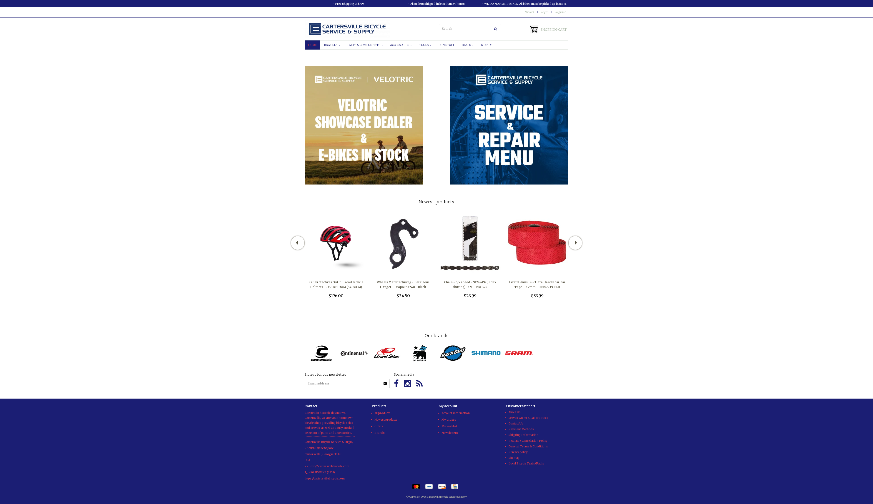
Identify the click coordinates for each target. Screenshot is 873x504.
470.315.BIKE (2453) (322, 472)
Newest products (385, 419)
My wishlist (449, 426)
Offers (378, 426)
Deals (467, 45)
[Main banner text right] (509, 125)
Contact (529, 12)
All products (382, 413)
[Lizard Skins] (387, 353)
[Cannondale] (321, 353)
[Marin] (420, 353)
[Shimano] (486, 353)
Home (312, 45)
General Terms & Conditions (528, 446)
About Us (515, 412)
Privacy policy (518, 452)
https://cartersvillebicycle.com (325, 478)
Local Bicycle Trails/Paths (526, 463)
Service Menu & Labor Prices (528, 417)
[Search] (495, 28)
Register (560, 12)
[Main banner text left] (364, 125)
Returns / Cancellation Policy (528, 440)
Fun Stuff (447, 45)
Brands (486, 45)
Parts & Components (364, 45)
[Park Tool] (453, 353)
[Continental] (354, 353)
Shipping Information (523, 435)
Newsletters (450, 432)
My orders (449, 419)
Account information (456, 413)
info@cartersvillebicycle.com (329, 466)
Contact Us (516, 423)
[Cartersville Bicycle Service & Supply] (369, 29)
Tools (424, 45)
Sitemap (514, 457)
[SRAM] (519, 353)
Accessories (400, 45)
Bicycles (331, 45)
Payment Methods (521, 429)
